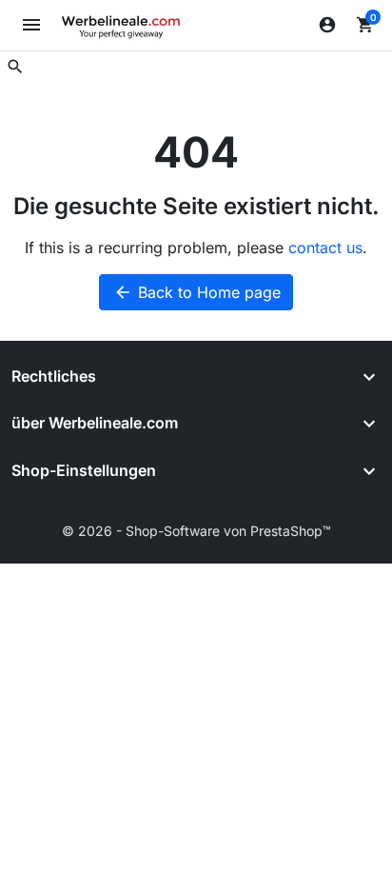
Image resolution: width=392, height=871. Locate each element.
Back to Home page (197, 292)
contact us (325, 247)
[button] (15, 66)
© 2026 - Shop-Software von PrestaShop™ (196, 531)
